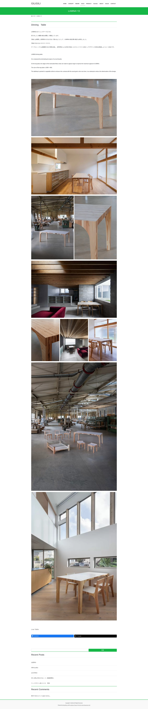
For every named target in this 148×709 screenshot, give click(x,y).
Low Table (35, 629)
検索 (102, 650)
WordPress (65, 705)
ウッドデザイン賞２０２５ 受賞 (40, 683)
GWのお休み (34, 667)
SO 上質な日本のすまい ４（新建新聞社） (43, 678)
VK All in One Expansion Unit (84, 705)
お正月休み (34, 672)
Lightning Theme (73, 705)
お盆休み (33, 662)
